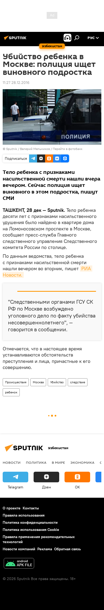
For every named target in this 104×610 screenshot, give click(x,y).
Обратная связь (67, 549)
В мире (58, 462)
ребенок (11, 392)
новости (12, 462)
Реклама (44, 549)
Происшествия (15, 382)
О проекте (12, 508)
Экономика (82, 462)
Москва (38, 382)
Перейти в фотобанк (67, 149)
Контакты (31, 508)
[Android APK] (19, 564)
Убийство (57, 382)
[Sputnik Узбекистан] (16, 39)
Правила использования (24, 515)
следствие (77, 382)
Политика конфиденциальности (30, 522)
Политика (36, 462)
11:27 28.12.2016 (16, 82)
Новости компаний (19, 549)
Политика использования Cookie (31, 529)
